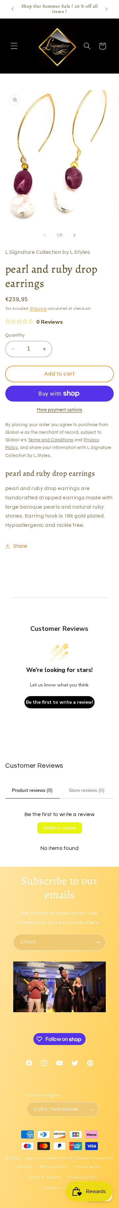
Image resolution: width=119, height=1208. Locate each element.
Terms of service (44, 1177)
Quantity (14, 335)
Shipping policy (82, 1177)
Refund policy (53, 1167)
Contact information (63, 1188)
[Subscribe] (97, 942)
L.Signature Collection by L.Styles (55, 1158)
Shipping (38, 308)
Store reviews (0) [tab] (86, 790)
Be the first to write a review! (59, 702)
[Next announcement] (106, 9)
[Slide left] (44, 235)
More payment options (59, 410)
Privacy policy (87, 1167)
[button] (13, 46)
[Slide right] (74, 235)
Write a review (59, 828)
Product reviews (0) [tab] (32, 790)
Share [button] (20, 546)
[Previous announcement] (12, 9)
